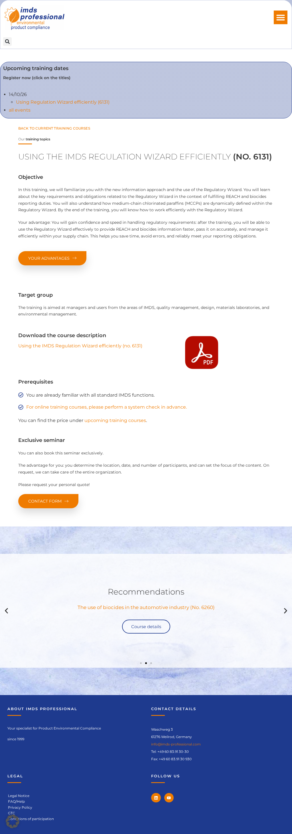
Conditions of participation (31, 819)
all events (20, 110)
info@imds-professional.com (176, 744)
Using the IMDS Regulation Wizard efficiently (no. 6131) (80, 346)
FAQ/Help (16, 801)
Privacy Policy (20, 807)
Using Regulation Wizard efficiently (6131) (63, 102)
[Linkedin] (156, 798)
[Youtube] (169, 798)
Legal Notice (18, 796)
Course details (146, 626)
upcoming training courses (115, 420)
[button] (280, 17)
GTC (11, 813)
